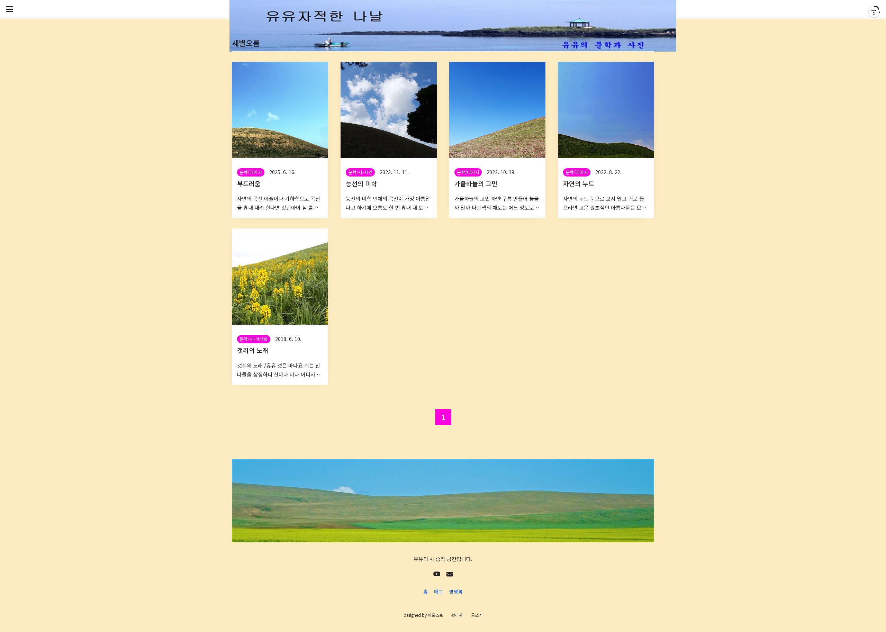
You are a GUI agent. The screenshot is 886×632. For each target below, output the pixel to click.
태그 (438, 591)
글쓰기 (476, 615)
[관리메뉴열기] (874, 12)
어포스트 (435, 615)
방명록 (456, 591)
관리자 (457, 615)
